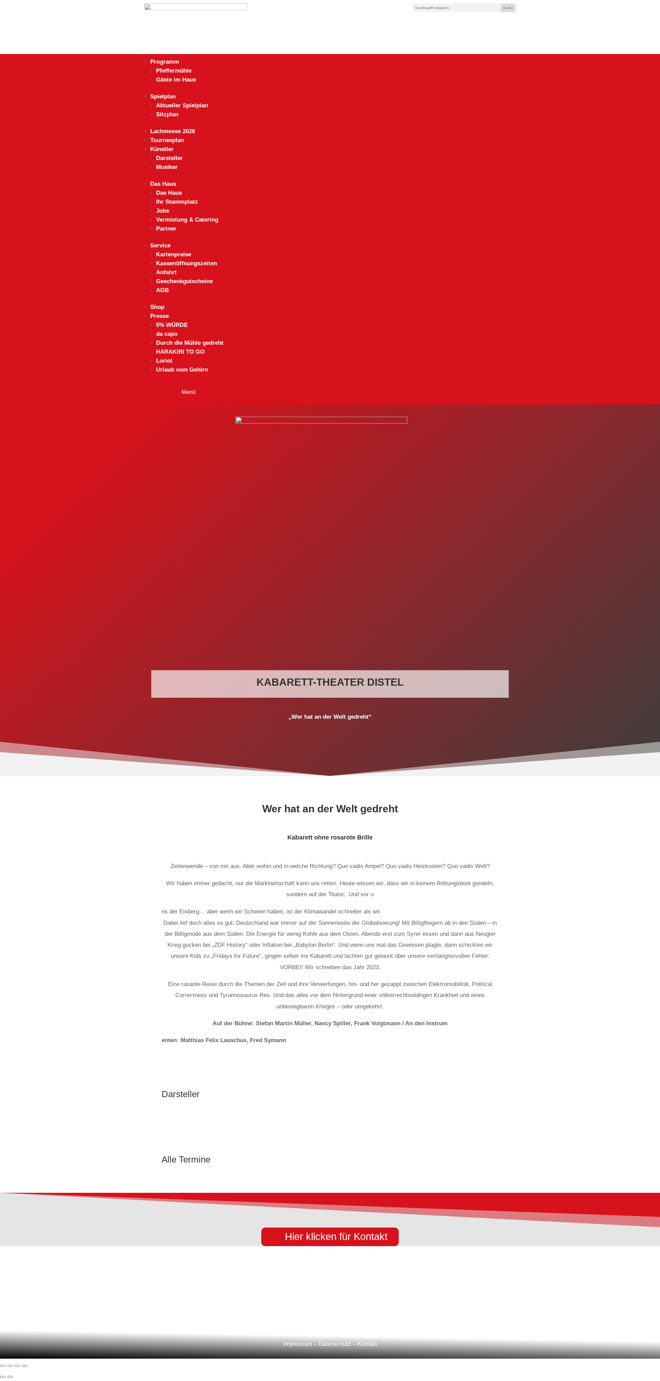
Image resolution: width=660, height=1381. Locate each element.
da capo (166, 334)
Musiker (167, 167)
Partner (166, 228)
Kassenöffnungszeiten (186, 263)
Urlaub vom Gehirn (182, 369)
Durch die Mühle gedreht (189, 343)
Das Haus (163, 184)
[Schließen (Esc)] (24, 1366)
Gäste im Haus (176, 79)
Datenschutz (335, 1344)
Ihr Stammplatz (177, 202)
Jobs (162, 210)
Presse (159, 316)
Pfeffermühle (173, 70)
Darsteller (169, 158)
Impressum (297, 1344)
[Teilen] (17, 1366)
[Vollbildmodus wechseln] (10, 1366)
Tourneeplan (167, 140)
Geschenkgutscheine (184, 281)
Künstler (162, 149)
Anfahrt (166, 272)
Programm (164, 61)
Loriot (164, 360)
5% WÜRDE (172, 325)
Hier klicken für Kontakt (336, 1236)
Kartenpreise (173, 254)
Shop (157, 307)
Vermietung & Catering (187, 219)
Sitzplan (167, 114)
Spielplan (163, 96)
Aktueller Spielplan (182, 105)
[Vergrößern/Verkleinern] (3, 1366)
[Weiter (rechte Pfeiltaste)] (10, 1377)
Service (160, 245)
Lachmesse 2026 (172, 131)
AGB (162, 290)
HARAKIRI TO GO (180, 352)
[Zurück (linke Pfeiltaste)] (3, 1377)
